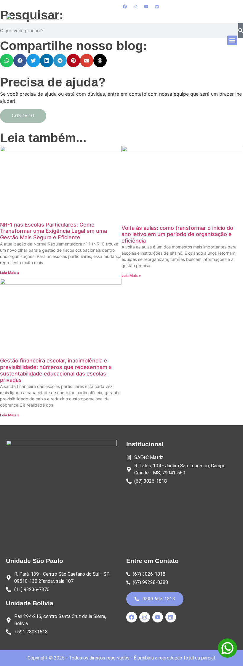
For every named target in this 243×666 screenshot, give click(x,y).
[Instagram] (135, 6)
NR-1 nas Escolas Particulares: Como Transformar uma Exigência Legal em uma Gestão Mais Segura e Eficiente (53, 231)
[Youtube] (146, 6)
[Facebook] (125, 6)
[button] (232, 40)
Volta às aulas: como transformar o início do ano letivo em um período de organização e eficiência (177, 234)
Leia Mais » (10, 272)
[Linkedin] (157, 6)
